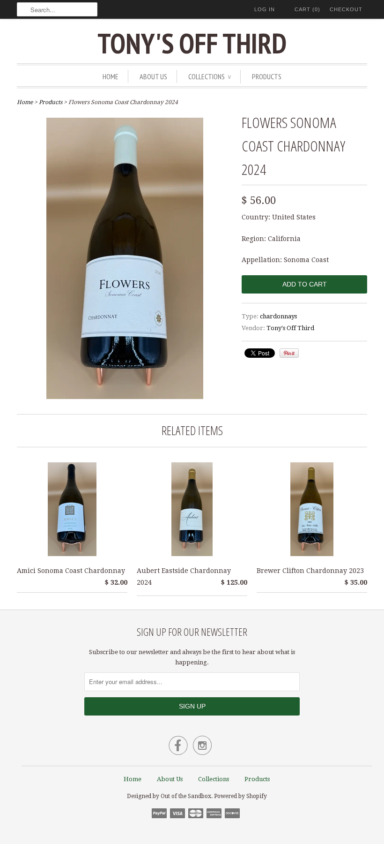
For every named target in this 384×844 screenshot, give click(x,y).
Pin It (289, 353)
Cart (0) (307, 9)
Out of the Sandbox (186, 796)
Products (266, 76)
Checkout (346, 9)
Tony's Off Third (192, 43)
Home (110, 76)
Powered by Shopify (240, 796)
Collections (209, 76)
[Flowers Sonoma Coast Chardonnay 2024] (124, 396)
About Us (153, 76)
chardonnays (278, 316)
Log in (264, 9)
